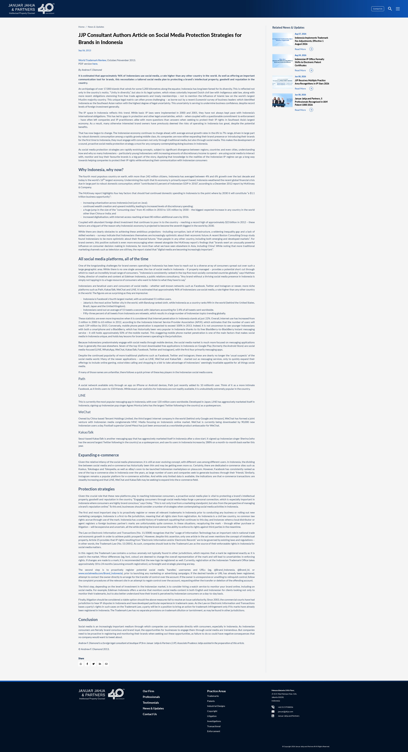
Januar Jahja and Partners (288, 716)
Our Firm (148, 691)
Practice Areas (216, 691)
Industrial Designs (216, 706)
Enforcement (213, 731)
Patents (211, 701)
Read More (300, 49)
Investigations (214, 721)
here (94, 63)
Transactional (214, 726)
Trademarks (213, 696)
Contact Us (377, 9)
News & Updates (96, 26)
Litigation (212, 716)
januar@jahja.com (285, 711)
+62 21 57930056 (285, 707)
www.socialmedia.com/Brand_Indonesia (100, 573)
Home (81, 26)
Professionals (151, 697)
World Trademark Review (92, 60)
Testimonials (151, 702)
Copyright (212, 711)
